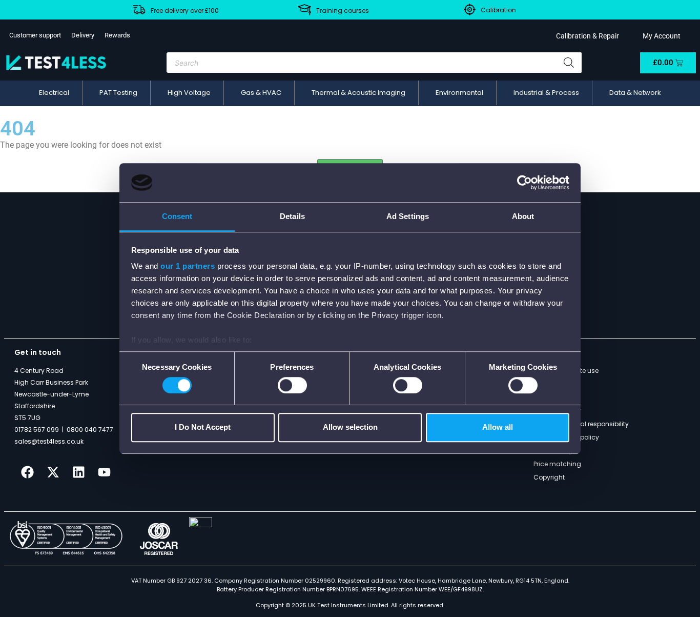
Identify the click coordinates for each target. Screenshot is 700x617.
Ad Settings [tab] (407, 216)
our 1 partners (187, 266)
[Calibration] (470, 9)
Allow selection (350, 427)
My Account (660, 36)
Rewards (117, 35)
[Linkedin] (78, 472)
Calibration (498, 10)
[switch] (292, 385)
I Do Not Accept (203, 427)
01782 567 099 (36, 429)
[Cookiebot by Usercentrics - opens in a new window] (524, 182)
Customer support (35, 35)
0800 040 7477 (90, 429)
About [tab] (523, 216)
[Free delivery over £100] (139, 9)
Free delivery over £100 (185, 10)
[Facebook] (27, 472)
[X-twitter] (53, 472)
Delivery (82, 35)
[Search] (569, 62)
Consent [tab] (177, 216)
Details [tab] (292, 216)
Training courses (342, 10)
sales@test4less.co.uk (49, 441)
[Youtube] (104, 472)
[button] (54, 93)
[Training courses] (304, 9)
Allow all (497, 427)
